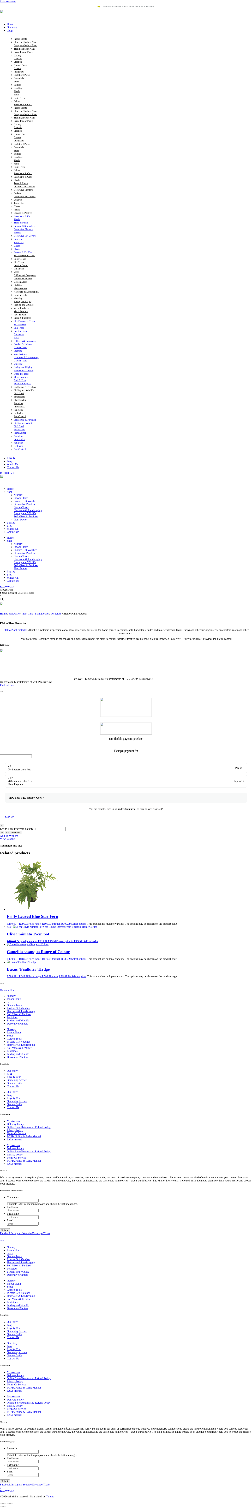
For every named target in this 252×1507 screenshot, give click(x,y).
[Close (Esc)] (11, 1503)
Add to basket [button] (90, 941)
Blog (9, 525)
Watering (18, 298)
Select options (78, 923)
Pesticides (18, 403)
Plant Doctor (20, 400)
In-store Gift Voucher (25, 501)
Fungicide (18, 410)
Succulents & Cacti (23, 104)
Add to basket (13, 832)
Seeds (10, 1002)
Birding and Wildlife (24, 390)
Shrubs (17, 91)
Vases (16, 272)
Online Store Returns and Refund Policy (29, 1127)
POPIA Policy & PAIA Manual (24, 1136)
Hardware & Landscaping (26, 291)
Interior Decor (21, 265)
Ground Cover (21, 65)
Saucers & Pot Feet (23, 213)
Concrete (18, 200)
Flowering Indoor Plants (25, 42)
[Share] (8, 1503)
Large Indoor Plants (23, 52)
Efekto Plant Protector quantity (16, 828)
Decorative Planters (23, 190)
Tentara (50, 1496)
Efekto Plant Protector (15, 630)
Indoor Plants (20, 39)
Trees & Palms (21, 183)
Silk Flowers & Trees (24, 255)
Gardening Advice (17, 1080)
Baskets (17, 193)
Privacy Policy (15, 1130)
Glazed (17, 206)
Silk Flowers (20, 259)
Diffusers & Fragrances (25, 275)
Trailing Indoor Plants (24, 49)
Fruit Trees (19, 98)
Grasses (17, 68)
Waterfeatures (20, 288)
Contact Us (13, 531)
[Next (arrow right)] (4, 1506)
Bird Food (19, 393)
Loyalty (11, 522)
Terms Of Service (16, 1133)
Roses (16, 81)
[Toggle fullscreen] (4, 1503)
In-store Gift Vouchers (24, 186)
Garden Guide (14, 1083)
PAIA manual (14, 1139)
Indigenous (19, 71)
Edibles (17, 85)
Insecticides (19, 406)
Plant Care (27, 613)
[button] (129, 30)
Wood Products (21, 308)
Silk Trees (19, 262)
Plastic (17, 209)
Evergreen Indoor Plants (25, 45)
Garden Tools (20, 295)
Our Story (12, 1070)
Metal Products (21, 311)
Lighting (18, 285)
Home (10, 488)
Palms (17, 101)
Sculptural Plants (22, 75)
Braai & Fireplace (22, 318)
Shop (10, 491)
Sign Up (9, 816)
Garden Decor (20, 282)
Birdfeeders (19, 396)
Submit (4, 1230)
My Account (13, 1121)
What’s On (13, 528)
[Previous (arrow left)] (1, 1506)
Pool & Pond (20, 314)
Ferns (16, 94)
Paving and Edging (23, 301)
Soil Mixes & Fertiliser (25, 387)
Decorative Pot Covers (24, 196)
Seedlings (18, 88)
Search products (8, 592)
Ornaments (19, 268)
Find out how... (8, 685)
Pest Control (20, 416)
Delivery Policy (15, 1124)
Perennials (19, 78)
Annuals (18, 58)
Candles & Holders (23, 278)
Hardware (14, 613)
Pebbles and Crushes (23, 304)
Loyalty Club (14, 1076)
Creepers (18, 62)
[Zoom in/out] (1, 1503)
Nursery (17, 55)
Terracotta (18, 203)
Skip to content (8, 1)
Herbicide (18, 413)
